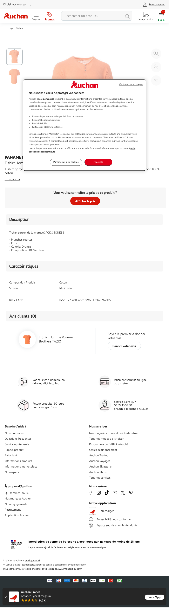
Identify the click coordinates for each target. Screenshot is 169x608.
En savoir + (12, 179)
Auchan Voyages (99, 461)
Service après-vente (17, 444)
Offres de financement (103, 450)
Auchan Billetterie (100, 466)
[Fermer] (5, 597)
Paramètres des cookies (66, 162)
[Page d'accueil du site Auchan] (15, 16)
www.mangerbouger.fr (70, 568)
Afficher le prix (85, 201)
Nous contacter (14, 433)
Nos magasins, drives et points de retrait (113, 433)
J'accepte (98, 162)
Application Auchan (17, 515)
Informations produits (18, 461)
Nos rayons (12, 472)
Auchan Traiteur (99, 455)
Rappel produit (14, 450)
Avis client (11, 455)
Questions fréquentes (18, 438)
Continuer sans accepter (131, 84)
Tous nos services (99, 477)
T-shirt (19, 28)
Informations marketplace (21, 466)
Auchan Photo (98, 472)
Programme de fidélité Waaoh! (108, 444)
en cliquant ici (32, 560)
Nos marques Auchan (18, 498)
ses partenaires (46, 98)
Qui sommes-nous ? (17, 493)
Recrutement (13, 509)
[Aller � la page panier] (161, 16)
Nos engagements (16, 504)
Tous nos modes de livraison (106, 438)
